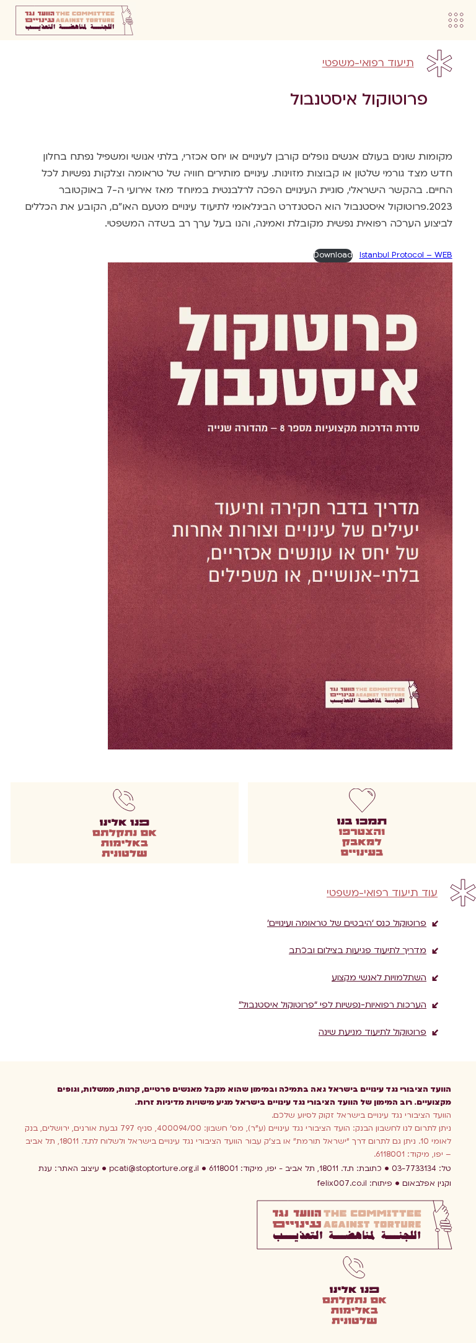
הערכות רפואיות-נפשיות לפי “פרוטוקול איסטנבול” (332, 1005)
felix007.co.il (354, 1183)
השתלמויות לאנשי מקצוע (379, 977)
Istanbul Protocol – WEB (405, 255)
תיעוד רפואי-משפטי (368, 63)
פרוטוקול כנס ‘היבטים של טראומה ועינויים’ (346, 923)
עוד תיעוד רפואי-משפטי (382, 893)
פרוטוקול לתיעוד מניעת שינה (372, 1032)
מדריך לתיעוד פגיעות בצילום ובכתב (357, 950)
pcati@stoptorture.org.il (154, 1168)
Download (333, 255)
